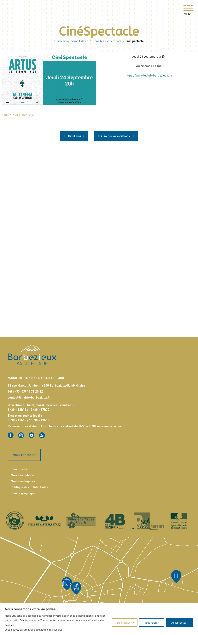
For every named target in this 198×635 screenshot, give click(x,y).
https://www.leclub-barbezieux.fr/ (148, 75)
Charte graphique (23, 493)
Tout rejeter (152, 622)
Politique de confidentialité (30, 487)
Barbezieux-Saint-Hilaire (71, 41)
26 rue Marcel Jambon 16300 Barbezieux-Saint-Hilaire (46, 385)
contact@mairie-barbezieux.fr (29, 397)
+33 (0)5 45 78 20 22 (29, 391)
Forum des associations (114, 136)
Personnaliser (123, 622)
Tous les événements (107, 41)
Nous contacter (24, 455)
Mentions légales (23, 481)
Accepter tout (179, 622)
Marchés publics (22, 475)
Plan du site (19, 469)
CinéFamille (76, 136)
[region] (99, 619)
